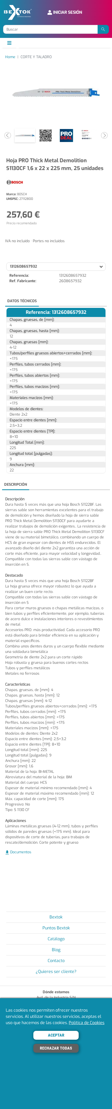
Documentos (20, 852)
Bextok (56, 917)
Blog (56, 949)
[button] (7, 135)
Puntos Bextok (56, 928)
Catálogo (56, 939)
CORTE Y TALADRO (36, 57)
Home (10, 57)
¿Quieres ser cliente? (56, 971)
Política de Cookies (86, 1022)
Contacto (56, 960)
